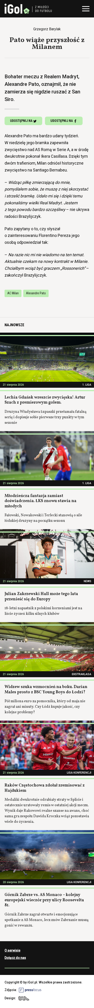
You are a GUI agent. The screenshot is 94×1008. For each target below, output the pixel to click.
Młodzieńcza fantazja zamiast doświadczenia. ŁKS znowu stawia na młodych (40, 501)
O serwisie (12, 950)
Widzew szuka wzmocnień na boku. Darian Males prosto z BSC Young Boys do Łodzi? (46, 689)
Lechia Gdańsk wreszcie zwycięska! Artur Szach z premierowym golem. (45, 400)
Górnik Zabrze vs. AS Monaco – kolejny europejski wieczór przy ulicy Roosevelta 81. (44, 900)
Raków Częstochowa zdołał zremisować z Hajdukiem (45, 788)
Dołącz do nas (15, 958)
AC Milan (13, 293)
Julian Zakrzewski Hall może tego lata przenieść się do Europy (41, 596)
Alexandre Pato (36, 293)
